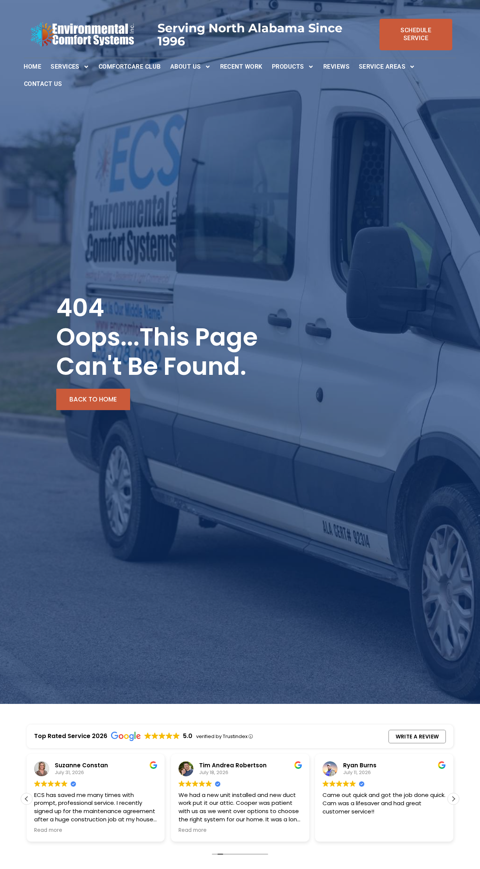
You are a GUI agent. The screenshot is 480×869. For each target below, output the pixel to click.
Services (65, 66)
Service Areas (382, 66)
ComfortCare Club (130, 66)
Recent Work (241, 66)
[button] (453, 798)
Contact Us (43, 83)
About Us (185, 66)
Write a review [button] (417, 736)
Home (32, 66)
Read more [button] (48, 830)
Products (288, 66)
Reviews (336, 66)
